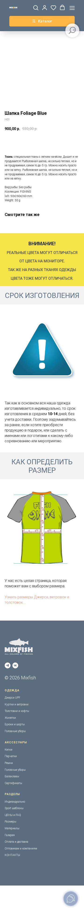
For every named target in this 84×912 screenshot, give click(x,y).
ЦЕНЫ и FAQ (13, 815)
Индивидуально (15, 801)
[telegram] (7, 665)
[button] (35, 7)
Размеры (10, 821)
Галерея (10, 835)
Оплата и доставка (16, 841)
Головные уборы (15, 731)
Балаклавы (12, 776)
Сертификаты (13, 783)
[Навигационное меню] (72, 8)
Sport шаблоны (14, 808)
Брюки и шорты (15, 724)
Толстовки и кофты (17, 711)
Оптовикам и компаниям (21, 848)
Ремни (9, 763)
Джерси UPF (12, 697)
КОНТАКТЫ (12, 855)
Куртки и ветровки (16, 704)
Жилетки (10, 717)
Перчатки (11, 756)
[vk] (15, 665)
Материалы (12, 828)
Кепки (8, 749)
